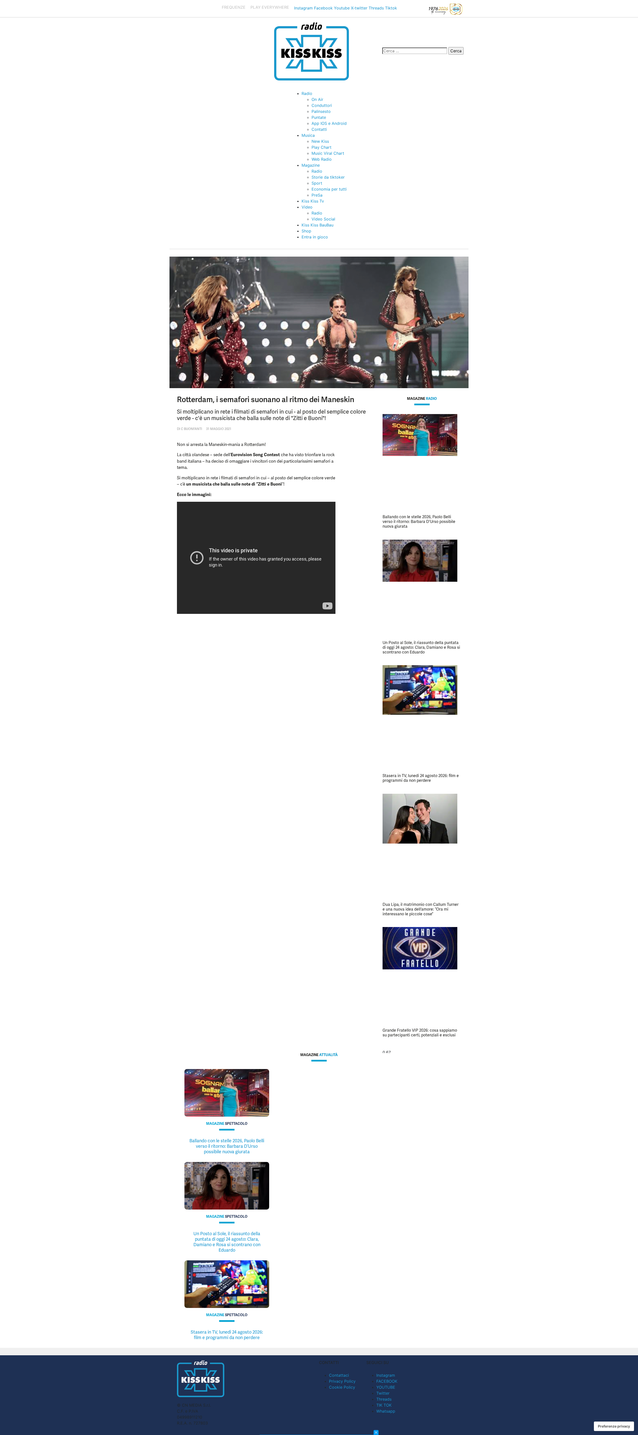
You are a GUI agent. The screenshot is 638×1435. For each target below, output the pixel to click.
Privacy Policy (342, 1381)
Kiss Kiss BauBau (317, 224)
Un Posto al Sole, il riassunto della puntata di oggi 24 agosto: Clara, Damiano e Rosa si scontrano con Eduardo (421, 647)
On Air (317, 99)
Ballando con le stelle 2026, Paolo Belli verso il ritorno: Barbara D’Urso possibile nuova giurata (419, 521)
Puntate (319, 117)
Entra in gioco (315, 236)
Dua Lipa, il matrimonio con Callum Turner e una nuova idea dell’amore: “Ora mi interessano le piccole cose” (421, 909)
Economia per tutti (329, 189)
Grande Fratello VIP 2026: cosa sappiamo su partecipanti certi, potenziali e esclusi (420, 1033)
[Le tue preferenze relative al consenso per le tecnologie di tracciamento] (614, 1426)
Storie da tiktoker (328, 177)
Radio (307, 93)
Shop (306, 230)
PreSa (317, 195)
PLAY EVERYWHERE (269, 7)
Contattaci (339, 1375)
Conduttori (322, 105)
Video (307, 207)
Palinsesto (321, 111)
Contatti (319, 129)
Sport (317, 183)
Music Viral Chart (328, 153)
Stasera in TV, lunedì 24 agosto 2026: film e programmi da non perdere (421, 778)
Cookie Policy (342, 1387)
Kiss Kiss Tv (313, 201)
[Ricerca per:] (414, 51)
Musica (308, 135)
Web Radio (322, 159)
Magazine (311, 165)
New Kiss (320, 141)
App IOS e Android (329, 123)
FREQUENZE (233, 7)
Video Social (323, 218)
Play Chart (321, 147)
